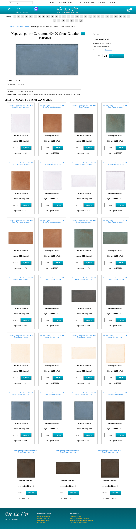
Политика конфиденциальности (81, 520)
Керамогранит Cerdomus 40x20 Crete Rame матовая (115, 221)
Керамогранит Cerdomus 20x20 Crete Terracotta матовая (52, 221)
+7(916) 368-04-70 (13, 9)
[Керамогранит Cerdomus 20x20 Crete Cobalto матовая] (84, 410)
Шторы (52, 3)
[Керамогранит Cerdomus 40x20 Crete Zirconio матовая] (84, 180)
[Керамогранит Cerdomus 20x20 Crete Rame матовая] (20, 295)
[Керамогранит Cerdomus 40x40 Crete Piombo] (84, 123)
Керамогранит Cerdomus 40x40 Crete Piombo (84, 106)
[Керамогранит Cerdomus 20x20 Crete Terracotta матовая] (52, 238)
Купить (26, 147)
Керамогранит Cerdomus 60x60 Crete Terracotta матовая (52, 106)
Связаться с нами (43, 516)
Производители (43, 520)
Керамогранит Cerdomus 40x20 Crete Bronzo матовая (68, 451)
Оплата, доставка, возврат (79, 518)
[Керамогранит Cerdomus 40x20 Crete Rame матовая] (115, 238)
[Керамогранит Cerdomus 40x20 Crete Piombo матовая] (84, 295)
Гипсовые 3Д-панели (67, 3)
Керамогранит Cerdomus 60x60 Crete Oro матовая (21, 336)
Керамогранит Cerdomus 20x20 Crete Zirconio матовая (115, 164)
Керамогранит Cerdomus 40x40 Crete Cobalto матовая (52, 394)
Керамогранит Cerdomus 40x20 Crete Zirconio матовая (84, 164)
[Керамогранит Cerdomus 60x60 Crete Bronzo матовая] (115, 410)
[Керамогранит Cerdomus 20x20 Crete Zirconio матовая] (115, 180)
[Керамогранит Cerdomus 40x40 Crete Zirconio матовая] (52, 180)
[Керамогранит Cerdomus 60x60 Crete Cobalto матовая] (20, 410)
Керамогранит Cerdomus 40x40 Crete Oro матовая (52, 336)
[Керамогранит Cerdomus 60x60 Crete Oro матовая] (20, 353)
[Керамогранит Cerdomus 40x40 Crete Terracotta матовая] (20, 180)
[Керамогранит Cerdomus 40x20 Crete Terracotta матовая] (20, 238)
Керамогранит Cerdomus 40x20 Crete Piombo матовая (84, 279)
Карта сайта (41, 522)
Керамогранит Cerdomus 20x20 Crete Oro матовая (115, 336)
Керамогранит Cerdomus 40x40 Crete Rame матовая (84, 221)
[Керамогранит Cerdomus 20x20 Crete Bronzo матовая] (110, 468)
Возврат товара (43, 518)
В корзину (116, 56)
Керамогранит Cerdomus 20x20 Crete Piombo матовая (115, 279)
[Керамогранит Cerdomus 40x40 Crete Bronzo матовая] (26, 468)
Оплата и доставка (87, 3)
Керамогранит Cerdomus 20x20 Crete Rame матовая (21, 279)
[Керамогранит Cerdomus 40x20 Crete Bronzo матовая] (68, 468)
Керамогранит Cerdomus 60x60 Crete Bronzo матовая (115, 394)
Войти (112, 3)
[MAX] (36, 9)
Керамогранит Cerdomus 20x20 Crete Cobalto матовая (84, 394)
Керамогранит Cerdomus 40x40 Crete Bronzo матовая (26, 451)
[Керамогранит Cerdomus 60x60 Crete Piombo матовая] (52, 295)
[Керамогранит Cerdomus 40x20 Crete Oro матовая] (84, 353)
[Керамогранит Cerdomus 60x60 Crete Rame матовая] (115, 123)
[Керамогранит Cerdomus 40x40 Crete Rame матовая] (84, 238)
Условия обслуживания (78, 522)
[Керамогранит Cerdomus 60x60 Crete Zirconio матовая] (20, 123)
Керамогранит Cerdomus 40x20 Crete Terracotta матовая (21, 221)
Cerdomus (19, 27)
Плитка (11, 27)
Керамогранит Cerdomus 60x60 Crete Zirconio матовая (21, 106)
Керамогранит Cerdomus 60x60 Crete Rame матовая (115, 106)
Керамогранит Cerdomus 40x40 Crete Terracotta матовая (21, 164)
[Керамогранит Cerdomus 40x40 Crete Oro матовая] (52, 353)
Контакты (102, 3)
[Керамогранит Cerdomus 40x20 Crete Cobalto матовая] (47, 59)
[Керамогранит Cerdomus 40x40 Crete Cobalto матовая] (52, 410)
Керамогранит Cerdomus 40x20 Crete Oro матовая (84, 336)
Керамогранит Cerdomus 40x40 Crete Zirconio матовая (52, 164)
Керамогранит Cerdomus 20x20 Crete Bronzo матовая (110, 451)
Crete (27, 27)
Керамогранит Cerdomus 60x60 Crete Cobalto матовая (21, 394)
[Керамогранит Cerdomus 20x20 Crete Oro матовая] (115, 353)
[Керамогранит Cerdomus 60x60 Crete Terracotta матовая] (52, 123)
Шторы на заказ (75, 516)
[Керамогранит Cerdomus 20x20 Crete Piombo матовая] (115, 295)
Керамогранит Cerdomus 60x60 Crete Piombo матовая (52, 279)
